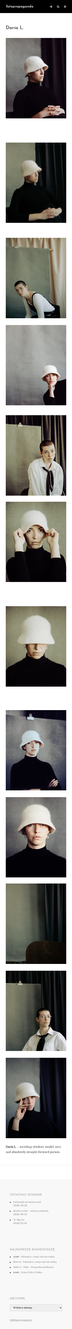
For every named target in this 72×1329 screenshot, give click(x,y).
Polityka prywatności (21, 1320)
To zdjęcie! (18, 1220)
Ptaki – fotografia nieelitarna (38, 1267)
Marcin (17, 1262)
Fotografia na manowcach (27, 1202)
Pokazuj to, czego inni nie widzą (38, 1257)
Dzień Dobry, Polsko (31, 1272)
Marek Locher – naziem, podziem (30, 1211)
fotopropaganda (19, 6)
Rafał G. (17, 1267)
